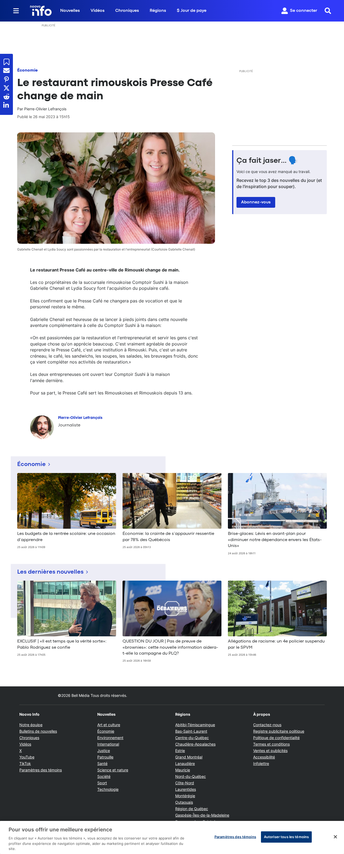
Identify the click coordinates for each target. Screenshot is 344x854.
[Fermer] (335, 837)
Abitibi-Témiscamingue (195, 724)
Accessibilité (264, 757)
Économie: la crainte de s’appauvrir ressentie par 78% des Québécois (168, 537)
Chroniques (127, 11)
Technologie (108, 789)
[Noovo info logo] (41, 11)
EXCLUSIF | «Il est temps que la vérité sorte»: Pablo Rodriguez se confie (61, 644)
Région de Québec (191, 808)
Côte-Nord (184, 783)
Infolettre (261, 763)
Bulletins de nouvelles (38, 731)
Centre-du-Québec (192, 737)
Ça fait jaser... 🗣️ (267, 161)
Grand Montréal (188, 757)
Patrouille (105, 757)
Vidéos (98, 11)
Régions (158, 11)
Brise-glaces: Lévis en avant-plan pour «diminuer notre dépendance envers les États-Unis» (275, 540)
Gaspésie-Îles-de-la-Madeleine (202, 815)
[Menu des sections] (16, 10)
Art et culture (108, 724)
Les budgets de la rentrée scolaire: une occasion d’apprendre (66, 537)
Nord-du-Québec (190, 776)
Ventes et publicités (270, 750)
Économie (27, 70)
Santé (102, 763)
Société (103, 776)
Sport (102, 783)
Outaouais (184, 802)
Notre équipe (30, 724)
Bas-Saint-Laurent (191, 731)
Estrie (180, 750)
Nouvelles (70, 11)
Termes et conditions (271, 744)
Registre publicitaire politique (278, 731)
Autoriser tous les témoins (286, 837)
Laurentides (185, 789)
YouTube (26, 757)
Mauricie (182, 770)
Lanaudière (185, 763)
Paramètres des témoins (40, 770)
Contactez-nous (267, 724)
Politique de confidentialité (276, 737)
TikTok (25, 763)
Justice (103, 750)
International (108, 744)
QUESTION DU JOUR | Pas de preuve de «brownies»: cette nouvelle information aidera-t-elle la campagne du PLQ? (170, 647)
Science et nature (112, 770)
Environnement (110, 737)
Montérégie (185, 795)
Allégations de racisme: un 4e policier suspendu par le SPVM (276, 644)
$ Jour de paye (191, 11)
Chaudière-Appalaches (195, 744)
